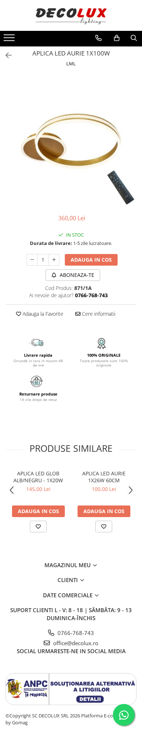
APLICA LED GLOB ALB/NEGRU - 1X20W (38, 477)
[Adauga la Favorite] (38, 526)
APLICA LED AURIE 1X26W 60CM (104, 477)
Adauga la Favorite (42, 313)
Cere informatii (97, 313)
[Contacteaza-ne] (98, 38)
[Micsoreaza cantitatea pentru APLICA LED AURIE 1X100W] (32, 260)
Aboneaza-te (76, 274)
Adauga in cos (91, 259)
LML (71, 63)
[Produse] (10, 39)
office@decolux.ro (75, 643)
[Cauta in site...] (134, 38)
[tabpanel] (71, 141)
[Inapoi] (5, 55)
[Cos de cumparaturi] (117, 38)
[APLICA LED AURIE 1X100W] (71, 141)
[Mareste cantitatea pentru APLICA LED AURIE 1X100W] (53, 260)
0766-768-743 (75, 632)
